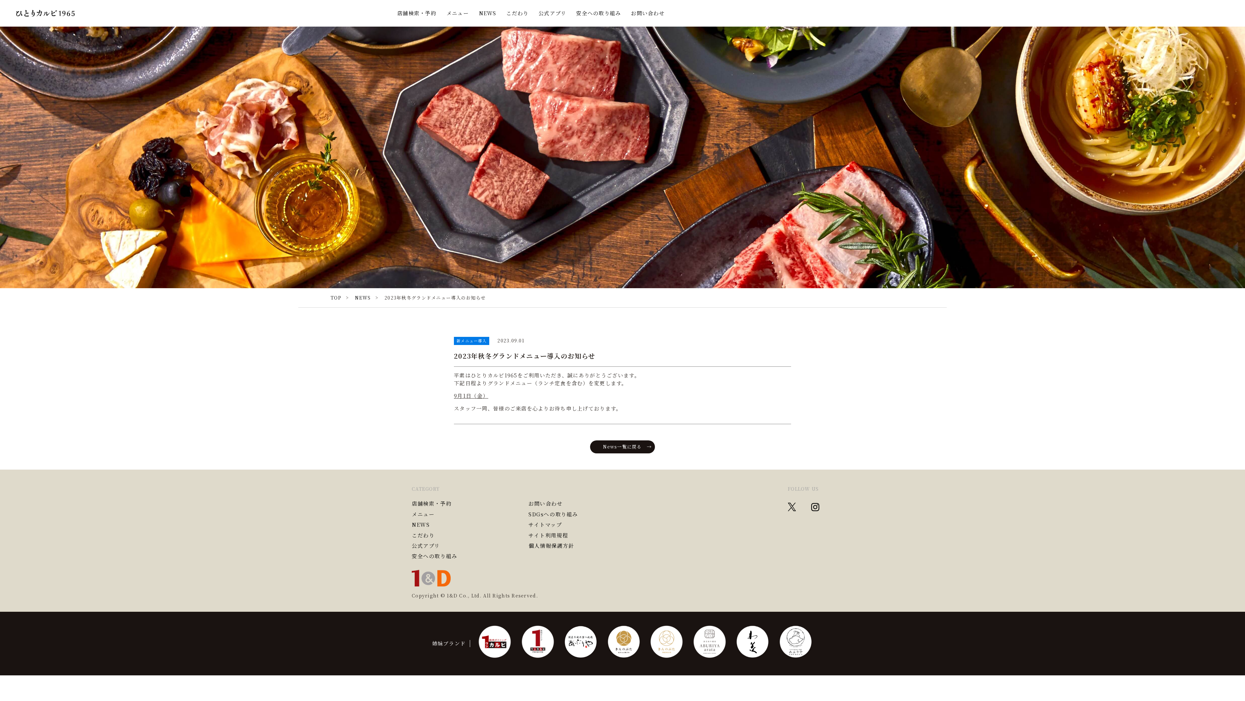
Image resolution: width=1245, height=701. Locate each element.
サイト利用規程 (548, 535)
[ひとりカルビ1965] (45, 13)
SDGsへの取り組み (553, 514)
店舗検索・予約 (416, 13)
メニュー (457, 13)
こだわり (517, 13)
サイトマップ (545, 524)
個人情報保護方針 (551, 545)
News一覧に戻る (622, 446)
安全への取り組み (598, 13)
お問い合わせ (648, 13)
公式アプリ (552, 13)
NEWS (487, 13)
